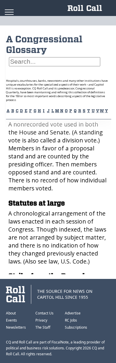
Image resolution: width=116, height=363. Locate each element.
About (11, 313)
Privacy (41, 320)
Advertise (73, 313)
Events (11, 320)
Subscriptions (76, 327)
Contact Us (44, 313)
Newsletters (16, 327)
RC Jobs (71, 320)
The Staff (42, 327)
